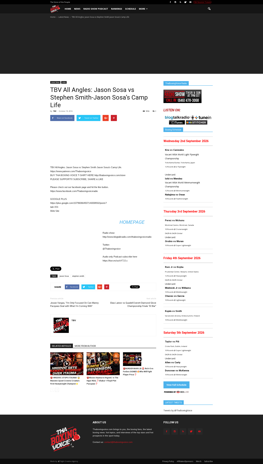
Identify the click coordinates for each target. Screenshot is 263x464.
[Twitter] (185, 2)
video (64, 82)
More (142, 8)
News (77, 8)
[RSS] (180, 2)
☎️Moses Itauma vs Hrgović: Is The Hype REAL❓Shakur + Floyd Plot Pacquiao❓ (102, 381)
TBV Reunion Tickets (202, 2)
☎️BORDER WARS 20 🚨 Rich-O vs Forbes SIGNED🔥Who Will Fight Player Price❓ (138, 371)
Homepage (132, 222)
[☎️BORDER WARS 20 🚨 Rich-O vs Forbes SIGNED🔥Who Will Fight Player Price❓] (139, 359)
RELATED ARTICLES (61, 346)
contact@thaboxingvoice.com (118, 442)
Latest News (55, 82)
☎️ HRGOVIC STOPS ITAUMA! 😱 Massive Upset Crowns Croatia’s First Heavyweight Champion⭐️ (65, 381)
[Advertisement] (131, 36)
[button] (209, 8)
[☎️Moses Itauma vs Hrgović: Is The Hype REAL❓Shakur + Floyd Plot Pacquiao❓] (103, 363)
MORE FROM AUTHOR (85, 346)
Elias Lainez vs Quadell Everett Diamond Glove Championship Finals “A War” (133, 304)
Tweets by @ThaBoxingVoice (177, 410)
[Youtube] (190, 2)
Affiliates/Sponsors (185, 461)
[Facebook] (170, 2)
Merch (198, 461)
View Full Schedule (176, 384)
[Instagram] (175, 2)
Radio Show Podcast (95, 8)
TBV (54, 111)
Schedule (130, 8)
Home (68, 8)
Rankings (116, 8)
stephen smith (78, 276)
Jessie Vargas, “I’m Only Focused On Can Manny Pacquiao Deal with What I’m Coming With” (74, 304)
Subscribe (208, 461)
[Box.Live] (176, 392)
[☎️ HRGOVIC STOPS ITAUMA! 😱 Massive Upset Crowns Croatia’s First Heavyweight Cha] (66, 363)
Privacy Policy (168, 461)
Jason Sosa (64, 276)
